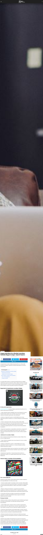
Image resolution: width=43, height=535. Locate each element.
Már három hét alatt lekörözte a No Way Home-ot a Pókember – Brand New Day (36, 418)
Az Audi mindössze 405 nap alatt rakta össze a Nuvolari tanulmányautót (36, 382)
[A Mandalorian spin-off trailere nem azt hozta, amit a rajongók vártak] (36, 441)
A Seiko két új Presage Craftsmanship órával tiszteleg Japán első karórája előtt (36, 464)
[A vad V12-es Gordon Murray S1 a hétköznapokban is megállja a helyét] (36, 432)
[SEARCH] (42, 1)
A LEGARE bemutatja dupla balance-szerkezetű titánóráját (36, 400)
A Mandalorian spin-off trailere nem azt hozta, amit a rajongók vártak (36, 446)
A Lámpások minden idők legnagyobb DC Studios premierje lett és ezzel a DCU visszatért (36, 391)
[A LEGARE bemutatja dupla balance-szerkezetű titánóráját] (36, 396)
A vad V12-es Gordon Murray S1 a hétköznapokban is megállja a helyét (36, 437)
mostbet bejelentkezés (4, 409)
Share (7, 391)
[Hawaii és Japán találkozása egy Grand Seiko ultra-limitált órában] (36, 405)
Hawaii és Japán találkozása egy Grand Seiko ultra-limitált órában (36, 409)
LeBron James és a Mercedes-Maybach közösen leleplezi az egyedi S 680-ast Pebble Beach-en (36, 427)
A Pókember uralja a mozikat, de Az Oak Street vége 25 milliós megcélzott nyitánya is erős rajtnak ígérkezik (36, 455)
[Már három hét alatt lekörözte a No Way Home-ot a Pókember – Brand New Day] (36, 414)
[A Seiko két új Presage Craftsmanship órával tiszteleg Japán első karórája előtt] (36, 460)
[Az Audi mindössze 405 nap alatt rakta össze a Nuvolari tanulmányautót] (36, 377)
